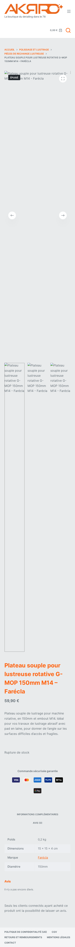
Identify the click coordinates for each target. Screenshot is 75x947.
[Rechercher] (68, 30)
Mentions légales (58, 937)
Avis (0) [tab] (37, 822)
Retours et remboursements (23, 937)
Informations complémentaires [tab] (37, 814)
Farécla (43, 857)
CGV (54, 931)
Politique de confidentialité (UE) (25, 931)
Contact (10, 942)
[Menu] (69, 11)
